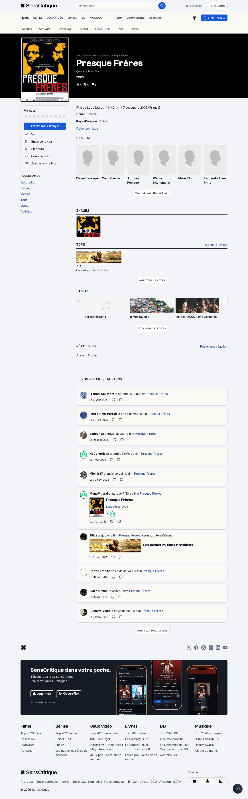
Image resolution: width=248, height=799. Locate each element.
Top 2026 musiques (208, 733)
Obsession (28, 739)
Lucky (59, 745)
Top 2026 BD (169, 733)
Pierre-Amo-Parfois (103, 414)
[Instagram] (203, 648)
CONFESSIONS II (207, 739)
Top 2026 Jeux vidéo (104, 733)
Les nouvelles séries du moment (71, 753)
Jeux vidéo (101, 726)
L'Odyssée (27, 745)
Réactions (86, 346)
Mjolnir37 (96, 473)
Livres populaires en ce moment (141, 757)
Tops (80, 244)
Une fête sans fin (172, 739)
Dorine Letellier (101, 571)
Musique (203, 726)
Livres (131, 726)
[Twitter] (189, 648)
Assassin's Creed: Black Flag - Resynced (106, 747)
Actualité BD (168, 755)
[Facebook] (196, 648)
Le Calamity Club (136, 739)
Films (96, 55)
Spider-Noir (63, 739)
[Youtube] (225, 648)
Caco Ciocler (111, 178)
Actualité (26, 750)
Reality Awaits (204, 745)
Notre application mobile (53, 781)
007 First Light (100, 739)
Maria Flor (185, 178)
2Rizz (93, 535)
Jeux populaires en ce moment (105, 757)
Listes (82, 290)
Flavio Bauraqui (87, 178)
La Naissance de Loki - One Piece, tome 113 (175, 747)
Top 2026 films (31, 733)
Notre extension (83, 781)
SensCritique (83, 55)
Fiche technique (87, 128)
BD (163, 726)
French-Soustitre (102, 394)
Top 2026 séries (66, 733)
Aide (99, 781)
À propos (27, 781)
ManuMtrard (99, 493)
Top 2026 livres (136, 733)
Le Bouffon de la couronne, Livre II (137, 747)
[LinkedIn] (218, 648)
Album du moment (207, 750)
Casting (84, 137)
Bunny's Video (100, 611)
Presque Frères (119, 55)
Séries (61, 726)
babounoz (97, 433)
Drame (105, 55)
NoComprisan (99, 453)
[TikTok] (211, 648)
